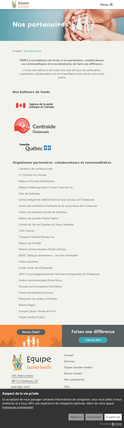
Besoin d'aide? (31, 332)
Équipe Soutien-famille (78, 367)
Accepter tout (113, 416)
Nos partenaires (74, 379)
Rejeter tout (76, 416)
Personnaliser (94, 416)
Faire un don (93, 340)
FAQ (67, 387)
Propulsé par (105, 423)
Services (69, 361)
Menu (105, 4)
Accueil (17, 51)
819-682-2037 (20, 387)
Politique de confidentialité (17, 407)
